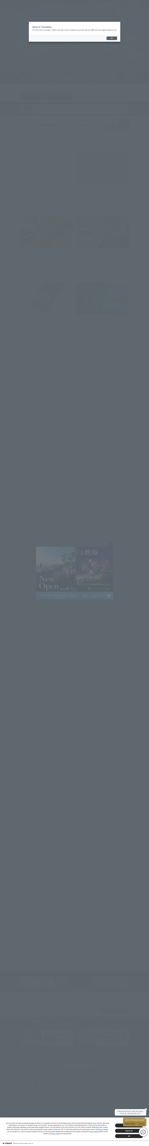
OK (129, 1136)
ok (112, 38)
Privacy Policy (55, 1133)
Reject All (129, 1131)
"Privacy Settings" (103, 1129)
